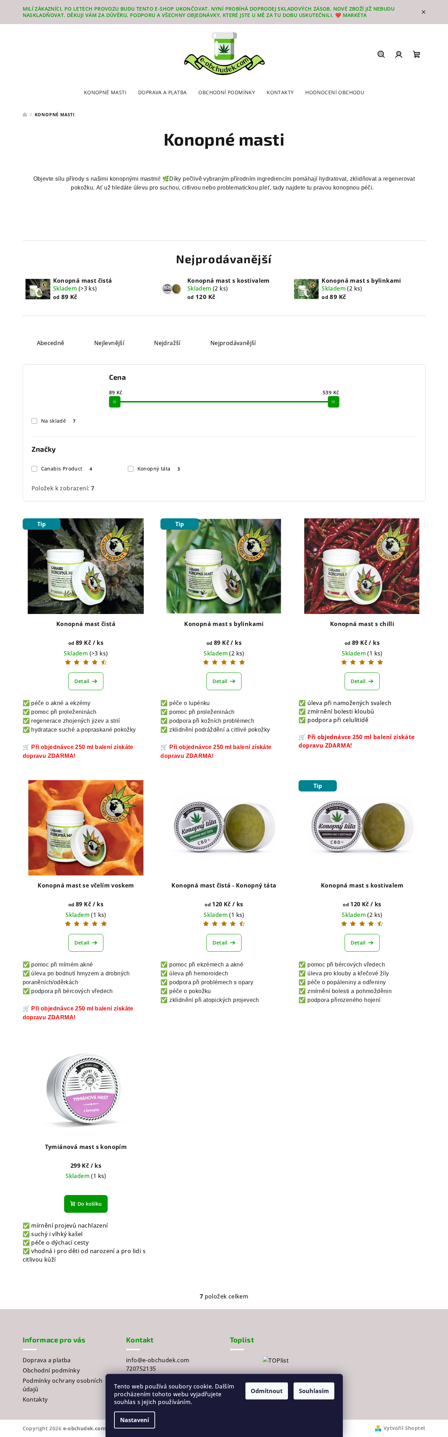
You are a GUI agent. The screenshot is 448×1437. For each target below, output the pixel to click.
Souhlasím (314, 1391)
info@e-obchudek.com (157, 1360)
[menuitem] (105, 92)
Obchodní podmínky (51, 1370)
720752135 (141, 1369)
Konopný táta (158, 468)
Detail (81, 681)
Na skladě (58, 420)
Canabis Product (66, 468)
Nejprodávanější (233, 343)
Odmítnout (267, 1391)
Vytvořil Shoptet (404, 1428)
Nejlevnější (109, 343)
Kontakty (35, 1399)
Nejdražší (167, 343)
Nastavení (134, 1420)
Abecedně (50, 343)
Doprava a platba (47, 1360)
